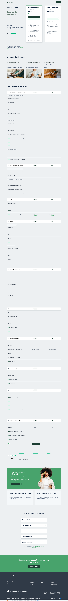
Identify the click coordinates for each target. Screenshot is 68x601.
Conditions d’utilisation (54, 575)
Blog (41, 575)
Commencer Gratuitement (52, 443)
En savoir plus (35, 215)
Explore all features (33, 51)
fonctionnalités (36, 546)
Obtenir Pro (36, 443)
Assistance (42, 582)
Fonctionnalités (32, 580)
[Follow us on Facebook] (7, 581)
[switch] (29, 13)
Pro (35, 92)
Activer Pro (34, 16)
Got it (38, 600)
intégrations (40, 546)
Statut (52, 580)
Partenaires (42, 580)
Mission (31, 575)
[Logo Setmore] (10, 2)
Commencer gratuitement (53, 16)
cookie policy (35, 600)
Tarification (32, 582)
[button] (34, 520)
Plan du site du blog (54, 584)
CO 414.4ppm (17, 598)
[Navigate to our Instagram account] (9, 581)
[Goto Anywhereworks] (10, 585)
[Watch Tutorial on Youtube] (12, 581)
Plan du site (52, 582)
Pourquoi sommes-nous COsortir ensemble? (27, 598)
